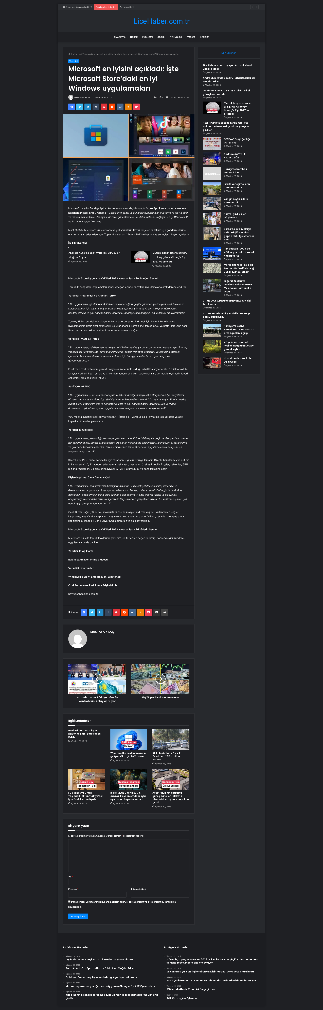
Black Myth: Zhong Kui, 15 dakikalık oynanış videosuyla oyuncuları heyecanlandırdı (128, 796)
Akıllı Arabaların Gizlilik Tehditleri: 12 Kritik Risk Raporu (166, 756)
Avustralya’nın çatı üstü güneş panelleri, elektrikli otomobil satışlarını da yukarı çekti (170, 797)
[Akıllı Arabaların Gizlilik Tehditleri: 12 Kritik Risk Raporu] (170, 739)
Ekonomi (147, 37)
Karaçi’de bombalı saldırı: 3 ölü (235, 170)
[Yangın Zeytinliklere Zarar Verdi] (212, 203)
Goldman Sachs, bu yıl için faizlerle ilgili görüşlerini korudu (149, 7)
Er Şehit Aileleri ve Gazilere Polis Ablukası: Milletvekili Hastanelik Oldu (238, 286)
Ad (70, 876)
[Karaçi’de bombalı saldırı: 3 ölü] (212, 173)
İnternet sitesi (138, 889)
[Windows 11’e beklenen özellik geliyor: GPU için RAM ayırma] (128, 739)
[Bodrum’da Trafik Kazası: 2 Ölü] (212, 158)
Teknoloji (176, 37)
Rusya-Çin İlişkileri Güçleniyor (235, 215)
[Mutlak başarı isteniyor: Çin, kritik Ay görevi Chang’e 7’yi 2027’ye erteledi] (140, 257)
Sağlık (161, 37)
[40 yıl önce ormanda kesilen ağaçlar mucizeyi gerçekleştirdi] (212, 346)
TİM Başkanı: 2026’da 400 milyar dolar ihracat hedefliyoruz (239, 252)
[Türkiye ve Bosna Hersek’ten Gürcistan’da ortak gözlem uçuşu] (212, 330)
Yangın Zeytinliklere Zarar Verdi (236, 200)
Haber (134, 37)
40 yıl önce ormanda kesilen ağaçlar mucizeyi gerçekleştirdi (239, 345)
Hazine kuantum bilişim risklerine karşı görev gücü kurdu (84, 734)
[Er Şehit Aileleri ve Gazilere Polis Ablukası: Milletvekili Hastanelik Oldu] (212, 285)
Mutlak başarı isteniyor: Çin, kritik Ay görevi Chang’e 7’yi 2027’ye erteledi (169, 257)
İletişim (204, 37)
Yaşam (191, 37)
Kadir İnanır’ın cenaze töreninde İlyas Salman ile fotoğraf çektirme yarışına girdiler (226, 126)
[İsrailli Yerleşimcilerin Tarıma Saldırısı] (212, 188)
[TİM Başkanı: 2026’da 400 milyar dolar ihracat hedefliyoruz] (212, 253)
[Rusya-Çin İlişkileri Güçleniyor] (212, 218)
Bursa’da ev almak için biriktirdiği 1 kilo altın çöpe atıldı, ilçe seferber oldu (239, 234)
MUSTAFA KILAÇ (82, 97)
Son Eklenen (228, 52)
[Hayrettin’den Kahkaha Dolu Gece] (212, 363)
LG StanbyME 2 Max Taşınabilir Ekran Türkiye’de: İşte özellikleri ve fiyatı (85, 796)
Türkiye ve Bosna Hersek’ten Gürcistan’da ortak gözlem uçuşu (239, 329)
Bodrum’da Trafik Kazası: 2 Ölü (234, 155)
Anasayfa (119, 37)
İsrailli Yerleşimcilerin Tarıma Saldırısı (237, 185)
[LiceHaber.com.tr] (161, 21)
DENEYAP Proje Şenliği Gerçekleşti (237, 140)
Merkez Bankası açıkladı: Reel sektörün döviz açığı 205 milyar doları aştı (239, 268)
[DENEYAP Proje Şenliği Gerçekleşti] (212, 143)
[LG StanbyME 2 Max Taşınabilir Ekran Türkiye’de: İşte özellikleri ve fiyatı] (86, 779)
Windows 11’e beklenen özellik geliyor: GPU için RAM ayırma (128, 754)
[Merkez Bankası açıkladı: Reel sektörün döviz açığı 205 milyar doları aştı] (212, 268)
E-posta (73, 889)
